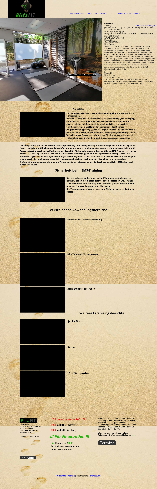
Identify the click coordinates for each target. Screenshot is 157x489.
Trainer (103, 13)
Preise (112, 13)
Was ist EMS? (92, 13)
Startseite (61, 476)
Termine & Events (124, 13)
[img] (26, 9)
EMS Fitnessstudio (77, 13)
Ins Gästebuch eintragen (146, 26)
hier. (134, 435)
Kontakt (137, 13)
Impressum (95, 476)
